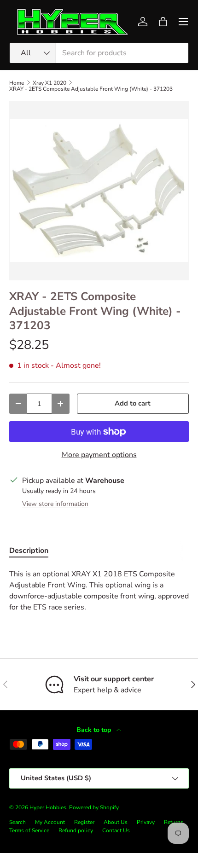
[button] (163, 22)
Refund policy (75, 830)
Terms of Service (29, 830)
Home (16, 83)
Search (17, 822)
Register (84, 822)
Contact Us (116, 830)
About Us (116, 822)
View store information (55, 503)
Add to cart (133, 403)
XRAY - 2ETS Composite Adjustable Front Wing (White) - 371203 (91, 89)
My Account (50, 822)
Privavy (146, 822)
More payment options (99, 455)
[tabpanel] (99, 591)
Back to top (94, 729)
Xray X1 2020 (49, 83)
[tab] (28, 550)
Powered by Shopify (94, 807)
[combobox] (99, 53)
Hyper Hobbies (47, 807)
